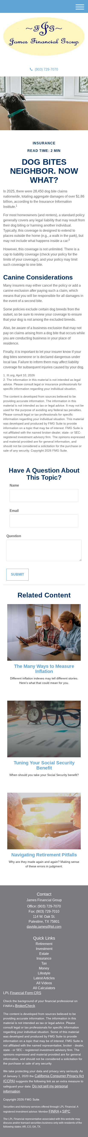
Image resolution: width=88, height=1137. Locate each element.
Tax (44, 963)
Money (44, 968)
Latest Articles (44, 978)
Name (14, 485)
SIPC (66, 1111)
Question (13, 536)
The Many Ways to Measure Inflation (44, 669)
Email (14, 511)
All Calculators (44, 988)
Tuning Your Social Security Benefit (44, 765)
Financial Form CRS (25, 993)
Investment (44, 949)
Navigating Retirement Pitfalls (44, 854)
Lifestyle (44, 973)
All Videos (44, 983)
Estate (44, 954)
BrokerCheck (25, 1006)
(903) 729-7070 (46, 69)
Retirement (44, 944)
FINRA (54, 1111)
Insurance (44, 958)
